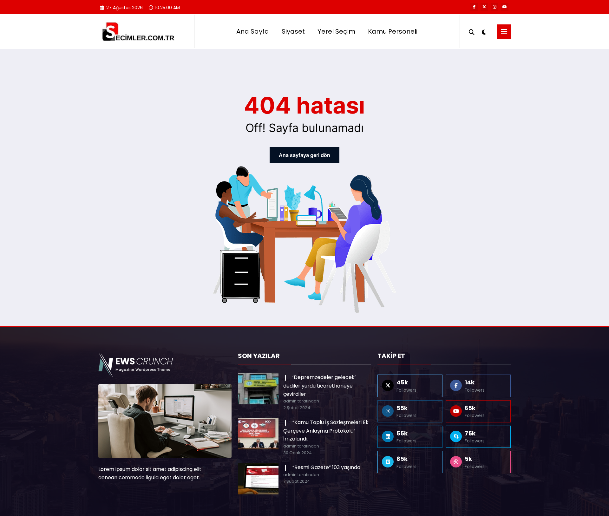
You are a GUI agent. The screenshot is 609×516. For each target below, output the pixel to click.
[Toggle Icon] (504, 31)
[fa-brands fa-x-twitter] (484, 7)
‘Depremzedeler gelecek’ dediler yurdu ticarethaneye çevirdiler (319, 385)
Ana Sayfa (252, 31)
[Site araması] (471, 31)
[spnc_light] (484, 31)
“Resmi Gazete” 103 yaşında (326, 467)
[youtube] (504, 7)
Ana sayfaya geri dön (304, 155)
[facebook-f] (474, 7)
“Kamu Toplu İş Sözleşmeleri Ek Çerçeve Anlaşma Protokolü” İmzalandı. (326, 430)
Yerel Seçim (336, 31)
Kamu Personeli (392, 31)
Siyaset (293, 31)
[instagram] (494, 7)
